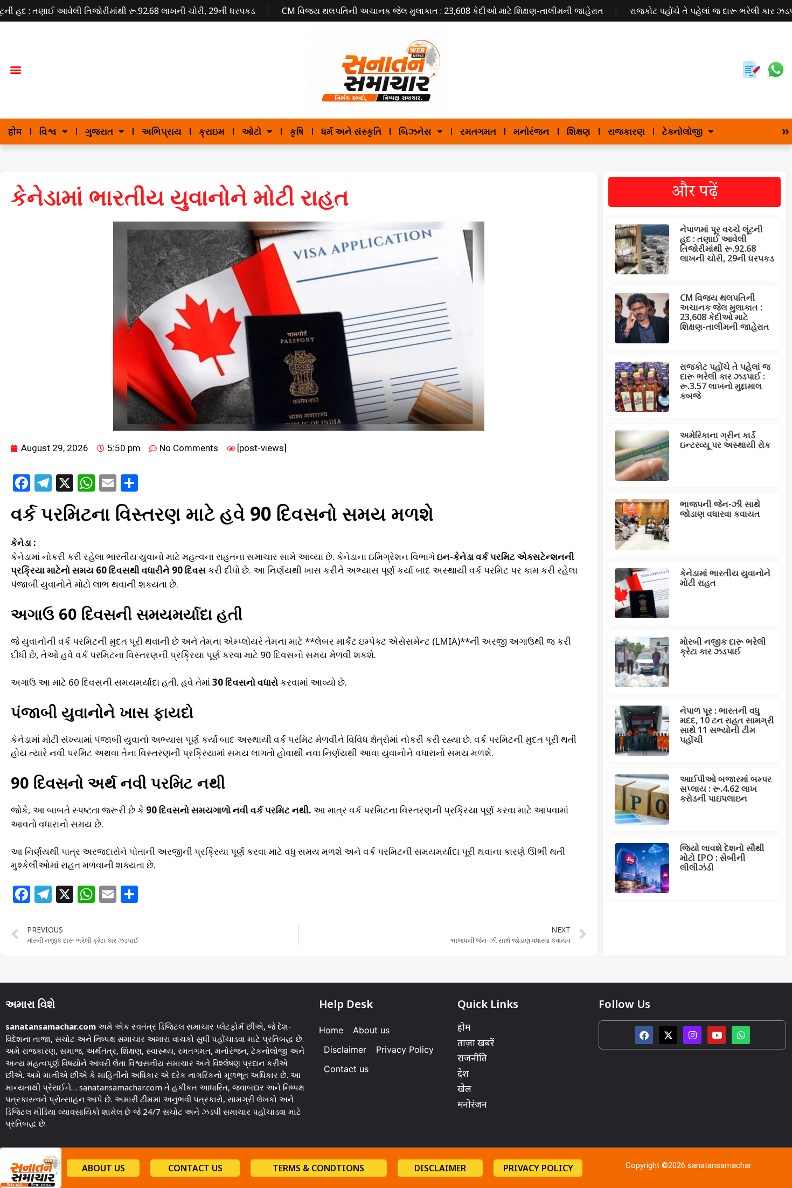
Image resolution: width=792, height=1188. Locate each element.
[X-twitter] (668, 1035)
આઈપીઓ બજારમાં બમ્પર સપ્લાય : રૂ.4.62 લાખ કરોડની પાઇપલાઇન (726, 788)
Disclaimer (345, 1049)
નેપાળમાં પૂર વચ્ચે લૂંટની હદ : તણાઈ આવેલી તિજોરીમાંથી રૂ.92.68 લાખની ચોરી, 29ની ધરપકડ (727, 243)
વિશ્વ (48, 131)
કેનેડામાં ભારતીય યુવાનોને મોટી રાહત (725, 578)
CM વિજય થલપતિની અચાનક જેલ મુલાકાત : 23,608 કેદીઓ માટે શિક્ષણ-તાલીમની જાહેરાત (442, 11)
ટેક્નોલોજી (682, 131)
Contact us (346, 1068)
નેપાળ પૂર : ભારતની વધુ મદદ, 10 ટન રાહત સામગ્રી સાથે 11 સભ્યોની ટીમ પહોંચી (727, 724)
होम (15, 131)
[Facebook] (644, 1035)
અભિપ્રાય (162, 131)
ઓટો (251, 131)
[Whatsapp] (741, 1035)
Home (331, 1030)
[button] (16, 70)
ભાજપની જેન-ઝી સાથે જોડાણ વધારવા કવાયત (720, 509)
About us (371, 1030)
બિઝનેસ (415, 131)
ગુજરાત (99, 131)
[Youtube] (716, 1035)
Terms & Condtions (318, 1168)
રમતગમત (478, 131)
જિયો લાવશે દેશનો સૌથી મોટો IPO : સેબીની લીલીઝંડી (722, 857)
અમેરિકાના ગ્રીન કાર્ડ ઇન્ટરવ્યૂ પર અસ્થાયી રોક (725, 440)
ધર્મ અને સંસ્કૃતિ (351, 131)
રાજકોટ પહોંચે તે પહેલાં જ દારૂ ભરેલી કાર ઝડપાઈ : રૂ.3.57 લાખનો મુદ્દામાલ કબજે (725, 381)
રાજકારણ (626, 131)
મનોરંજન (531, 131)
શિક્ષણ (578, 131)
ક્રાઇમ (212, 131)
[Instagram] (692, 1035)
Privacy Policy (405, 1049)
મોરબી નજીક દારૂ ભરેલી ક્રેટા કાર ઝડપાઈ (723, 646)
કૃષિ (297, 131)
